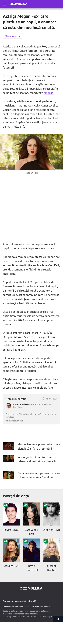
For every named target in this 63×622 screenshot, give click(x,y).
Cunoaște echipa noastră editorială (19, 601)
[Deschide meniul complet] (4, 4)
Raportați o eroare (14, 420)
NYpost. (49, 92)
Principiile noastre (41, 606)
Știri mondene (13, 35)
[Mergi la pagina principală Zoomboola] (18, 4)
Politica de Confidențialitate (16, 606)
